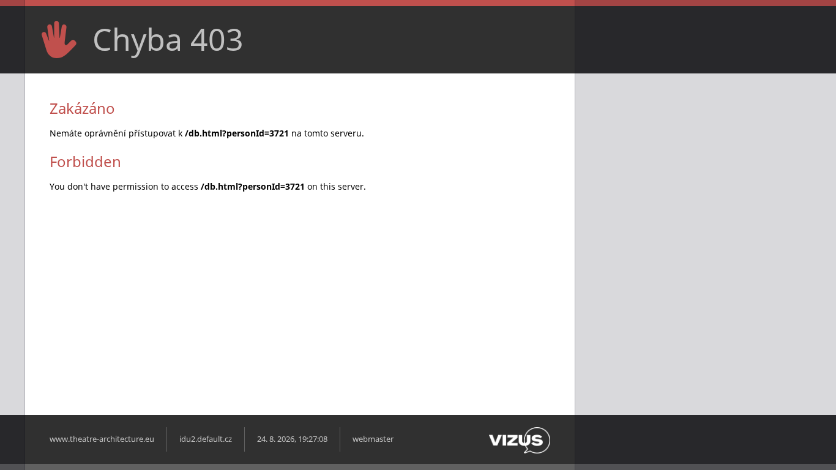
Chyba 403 (168, 39)
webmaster (373, 439)
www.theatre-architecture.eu (102, 439)
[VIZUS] (519, 451)
